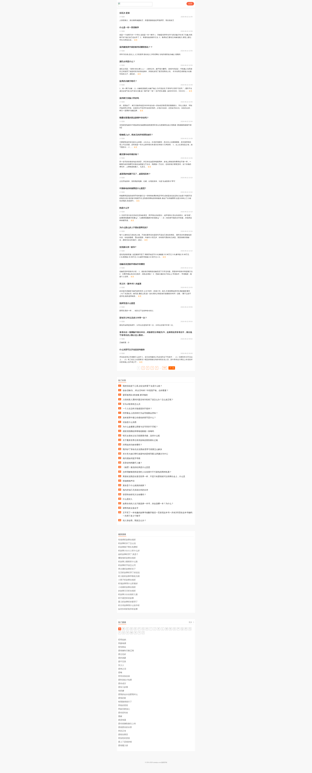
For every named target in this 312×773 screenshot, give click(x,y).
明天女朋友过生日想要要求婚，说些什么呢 (141, 436)
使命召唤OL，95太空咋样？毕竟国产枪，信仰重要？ (145, 390)
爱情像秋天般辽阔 (126, 651)
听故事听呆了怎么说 (127, 543)
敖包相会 (122, 647)
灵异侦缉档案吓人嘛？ (132, 463)
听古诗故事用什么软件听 (129, 605)
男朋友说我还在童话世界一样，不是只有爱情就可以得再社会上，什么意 (154, 476)
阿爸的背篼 (123, 705)
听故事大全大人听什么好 (129, 551)
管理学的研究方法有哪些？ (134, 495)
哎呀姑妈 (122, 640)
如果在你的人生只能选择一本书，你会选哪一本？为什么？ (148, 504)
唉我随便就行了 (125, 702)
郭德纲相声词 (128, 481)
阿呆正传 (122, 731)
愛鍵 (120, 716)
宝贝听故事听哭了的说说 (129, 572)
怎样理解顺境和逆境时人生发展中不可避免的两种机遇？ (147, 472)
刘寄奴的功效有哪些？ (132, 445)
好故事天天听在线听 (127, 591)
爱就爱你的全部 (125, 727)
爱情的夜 (122, 698)
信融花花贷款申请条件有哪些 (132, 264)
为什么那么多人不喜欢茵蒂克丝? (133, 227)
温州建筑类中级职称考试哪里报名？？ (136, 47)
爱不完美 (122, 662)
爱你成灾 (122, 683)
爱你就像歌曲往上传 (127, 724)
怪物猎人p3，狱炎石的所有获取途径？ (136, 135)
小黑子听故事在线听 (127, 580)
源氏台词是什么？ (127, 61)
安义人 (121, 665)
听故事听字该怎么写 (127, 565)
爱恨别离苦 (123, 734)
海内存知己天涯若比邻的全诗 (135, 490)
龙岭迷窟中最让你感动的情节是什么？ (139, 418)
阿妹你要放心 (124, 709)
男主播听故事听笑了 (127, 569)
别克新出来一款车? (127, 247)
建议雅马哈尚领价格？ (129, 154)
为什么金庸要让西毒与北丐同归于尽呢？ (140, 427)
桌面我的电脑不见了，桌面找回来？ (135, 174)
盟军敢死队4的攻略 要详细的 (135, 395)
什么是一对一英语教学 (129, 27)
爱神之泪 (122, 669)
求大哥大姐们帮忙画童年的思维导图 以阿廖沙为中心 (145, 454)
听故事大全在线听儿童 (128, 594)
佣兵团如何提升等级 (131, 458)
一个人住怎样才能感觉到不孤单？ (137, 409)
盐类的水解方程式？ (128, 81)
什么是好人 (127, 499)
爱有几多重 (123, 687)
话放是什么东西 (129, 422)
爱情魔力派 (123, 745)
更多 (190, 622)
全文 (135, 40)
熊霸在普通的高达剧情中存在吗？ (134, 118)
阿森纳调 (122, 643)
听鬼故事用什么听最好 (128, 583)
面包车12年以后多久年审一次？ (133, 318)
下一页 (172, 368)
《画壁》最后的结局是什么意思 (136, 467)
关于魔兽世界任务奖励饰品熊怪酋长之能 (140, 440)
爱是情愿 (122, 720)
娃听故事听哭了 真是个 (128, 554)
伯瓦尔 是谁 (124, 13)
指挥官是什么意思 (127, 303)
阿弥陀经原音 (124, 738)
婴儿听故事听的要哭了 (128, 602)
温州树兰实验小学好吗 (129, 98)
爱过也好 (122, 654)
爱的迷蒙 (122, 658)
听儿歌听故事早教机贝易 (129, 576)
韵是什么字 (124, 208)
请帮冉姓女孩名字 (130, 508)
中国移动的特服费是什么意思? (132, 188)
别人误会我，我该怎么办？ (134, 520)
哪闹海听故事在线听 (127, 558)
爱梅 (120, 672)
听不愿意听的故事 (126, 598)
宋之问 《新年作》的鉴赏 (130, 284)
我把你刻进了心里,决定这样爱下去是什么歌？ (142, 386)
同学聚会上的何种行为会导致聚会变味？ (140, 413)
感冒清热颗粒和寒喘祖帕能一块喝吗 (138, 431)
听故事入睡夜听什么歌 (128, 562)
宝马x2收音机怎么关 (131, 404)
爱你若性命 (123, 713)
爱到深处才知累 (125, 680)
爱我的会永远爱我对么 (128, 694)
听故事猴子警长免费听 (128, 547)
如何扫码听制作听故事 (128, 609)
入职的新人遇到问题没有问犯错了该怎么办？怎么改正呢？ (148, 400)
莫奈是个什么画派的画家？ (134, 485)
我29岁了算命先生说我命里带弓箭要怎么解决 (142, 449)
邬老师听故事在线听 (127, 540)
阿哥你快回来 (124, 676)
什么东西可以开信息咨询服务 (132, 350)
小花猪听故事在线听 (127, 587)
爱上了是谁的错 (125, 742)
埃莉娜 (121, 691)
